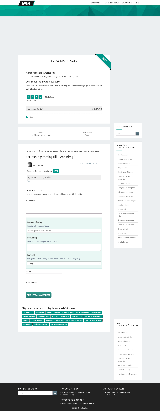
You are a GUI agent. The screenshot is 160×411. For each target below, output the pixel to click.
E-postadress (31, 282)
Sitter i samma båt (125, 365)
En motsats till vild (125, 159)
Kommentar (31, 200)
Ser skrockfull (123, 155)
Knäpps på (122, 209)
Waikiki (49, 312)
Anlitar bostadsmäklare (127, 238)
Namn (28, 271)
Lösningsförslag (34, 222)
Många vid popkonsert (126, 192)
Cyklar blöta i (28, 312)
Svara (29, 181)
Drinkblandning (43, 316)
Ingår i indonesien (82, 312)
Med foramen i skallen (74, 320)
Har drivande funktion (59, 324)
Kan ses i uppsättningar (127, 200)
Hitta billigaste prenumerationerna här (77, 403)
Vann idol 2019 (77, 316)
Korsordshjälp (112, 3)
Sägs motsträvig (29, 316)
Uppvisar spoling (124, 183)
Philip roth (65, 316)
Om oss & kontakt (114, 395)
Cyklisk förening (37, 320)
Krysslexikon (83, 408)
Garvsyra (55, 316)
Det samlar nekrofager (93, 316)
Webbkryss (127, 3)
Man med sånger (124, 163)
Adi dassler (40, 312)
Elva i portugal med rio (93, 320)
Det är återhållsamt (41, 324)
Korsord (31, 254)
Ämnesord (95, 3)
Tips (137, 3)
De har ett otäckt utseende (64, 312)
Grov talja (27, 324)
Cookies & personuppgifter (118, 392)
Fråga (31, 117)
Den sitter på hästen (125, 196)
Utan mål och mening (126, 354)
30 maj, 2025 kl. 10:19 (88, 163)
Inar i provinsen (123, 205)
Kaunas (25, 320)
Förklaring (32, 237)
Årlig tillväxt (122, 168)
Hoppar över (96, 312)
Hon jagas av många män (54, 320)
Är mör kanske (123, 242)
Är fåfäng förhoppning (126, 220)
